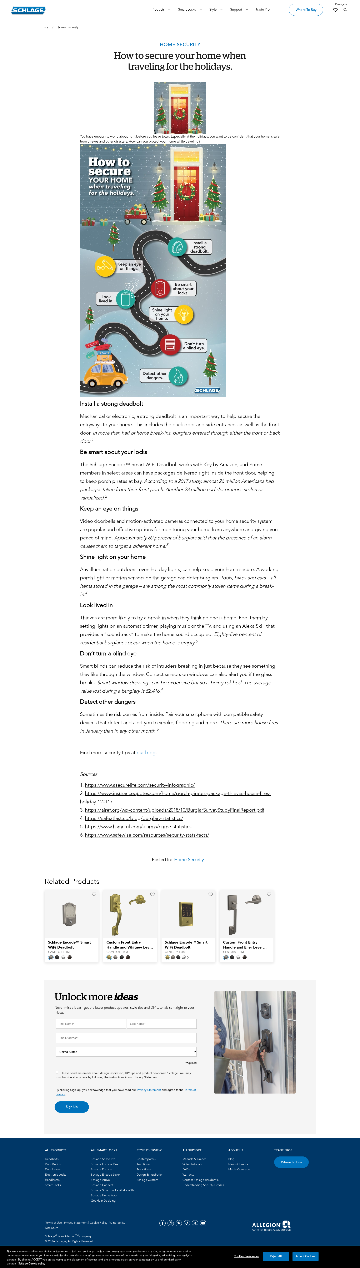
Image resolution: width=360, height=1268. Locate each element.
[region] (180, 1257)
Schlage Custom (147, 1180)
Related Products (72, 881)
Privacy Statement (149, 1090)
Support (236, 9)
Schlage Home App (104, 1195)
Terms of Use (54, 1223)
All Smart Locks (104, 1150)
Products (158, 9)
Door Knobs (53, 1164)
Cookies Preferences (246, 1256)
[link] (335, 9)
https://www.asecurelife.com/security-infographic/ (140, 785)
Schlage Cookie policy (31, 1264)
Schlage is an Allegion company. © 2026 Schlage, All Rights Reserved (69, 1238)
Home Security (189, 859)
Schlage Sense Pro (103, 1159)
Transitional (144, 1169)
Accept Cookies (305, 1256)
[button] (94, 894)
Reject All (275, 1256)
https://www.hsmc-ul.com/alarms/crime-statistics (138, 827)
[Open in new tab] (271, 1225)
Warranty (188, 1174)
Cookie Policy (99, 1223)
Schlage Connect (102, 1185)
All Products (55, 1150)
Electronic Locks (55, 1174)
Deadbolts (52, 1159)
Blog (231, 1159)
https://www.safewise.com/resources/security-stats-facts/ (147, 835)
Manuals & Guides (194, 1159)
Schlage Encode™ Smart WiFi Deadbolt (69, 945)
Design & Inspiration (150, 1174)
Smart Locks (187, 9)
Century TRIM (175, 952)
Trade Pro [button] (263, 9)
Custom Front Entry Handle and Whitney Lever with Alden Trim (129, 945)
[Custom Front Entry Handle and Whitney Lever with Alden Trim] (127, 914)
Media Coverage (239, 1169)
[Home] (28, 10)
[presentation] (71, 947)
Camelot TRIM (59, 952)
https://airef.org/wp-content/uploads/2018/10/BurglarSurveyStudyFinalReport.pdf (174, 810)
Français (341, 4)
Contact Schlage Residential (200, 1180)
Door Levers (53, 1169)
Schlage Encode (101, 1169)
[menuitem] (66, 1159)
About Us (235, 1150)
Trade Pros (283, 1150)
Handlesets (52, 1180)
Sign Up (72, 1106)
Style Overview (149, 1150)
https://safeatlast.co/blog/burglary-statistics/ (134, 818)
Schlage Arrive (100, 1180)
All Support (191, 1150)
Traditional (143, 1164)
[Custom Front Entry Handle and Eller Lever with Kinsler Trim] (244, 914)
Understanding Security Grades (203, 1185)
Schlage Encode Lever (105, 1174)
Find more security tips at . (118, 752)
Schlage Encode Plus (104, 1164)
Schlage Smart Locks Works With (112, 1190)
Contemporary (146, 1159)
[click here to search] (345, 10)
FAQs (186, 1169)
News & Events (238, 1164)
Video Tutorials (192, 1164)
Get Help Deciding (103, 1200)
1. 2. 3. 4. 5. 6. (175, 810)
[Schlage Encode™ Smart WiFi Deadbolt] (69, 914)
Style (213, 9)
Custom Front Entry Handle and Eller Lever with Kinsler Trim (243, 945)
